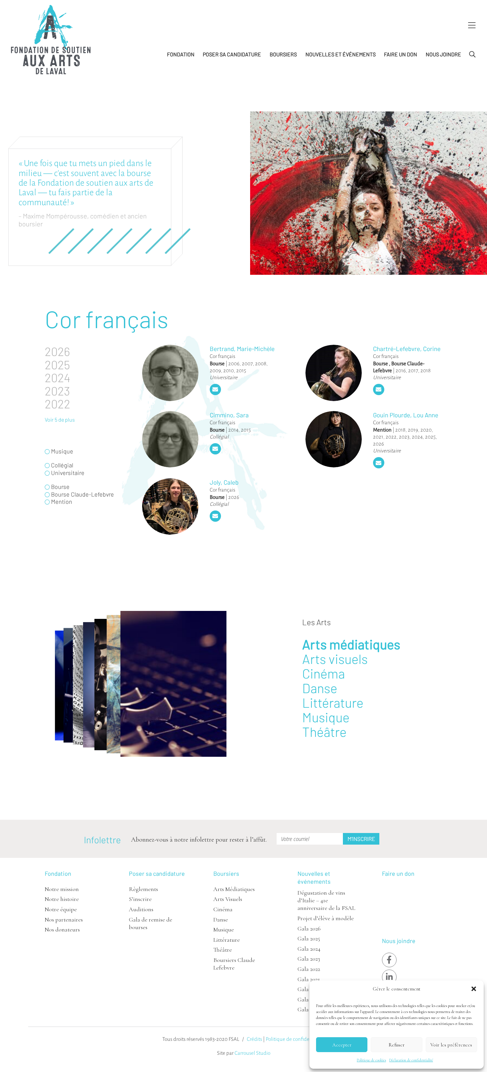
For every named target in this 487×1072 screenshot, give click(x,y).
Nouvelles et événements (340, 54)
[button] (473, 988)
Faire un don (400, 54)
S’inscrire (140, 899)
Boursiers (283, 54)
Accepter (342, 1045)
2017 (413, 370)
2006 (234, 363)
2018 (425, 370)
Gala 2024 (309, 948)
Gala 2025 (309, 938)
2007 (247, 363)
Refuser (397, 1045)
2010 (228, 370)
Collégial (219, 437)
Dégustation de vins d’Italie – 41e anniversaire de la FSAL (326, 900)
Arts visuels (335, 659)
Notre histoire (62, 899)
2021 (378, 437)
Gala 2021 (309, 979)
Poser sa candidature (232, 54)
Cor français (222, 356)
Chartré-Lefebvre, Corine (407, 348)
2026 (378, 444)
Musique (326, 717)
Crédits (254, 1039)
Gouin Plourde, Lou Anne (405, 415)
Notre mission (62, 889)
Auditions (141, 909)
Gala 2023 (309, 958)
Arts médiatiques (351, 644)
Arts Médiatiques (234, 889)
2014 (233, 430)
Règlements (143, 889)
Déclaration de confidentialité (411, 1060)
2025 (430, 437)
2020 (426, 430)
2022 (391, 437)
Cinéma (323, 673)
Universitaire (224, 377)
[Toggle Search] (472, 54)
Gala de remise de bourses (150, 923)
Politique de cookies (371, 1060)
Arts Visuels (227, 899)
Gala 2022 (309, 969)
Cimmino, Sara (229, 415)
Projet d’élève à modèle (326, 918)
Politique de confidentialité (295, 1039)
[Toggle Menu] (471, 25)
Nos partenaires (64, 919)
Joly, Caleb (224, 482)
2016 (401, 370)
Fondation (180, 54)
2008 (260, 363)
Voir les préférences (451, 1045)
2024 (417, 437)
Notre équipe (61, 909)
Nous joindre (443, 54)
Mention (382, 430)
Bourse (217, 363)
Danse (319, 688)
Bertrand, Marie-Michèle (242, 348)
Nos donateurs (62, 929)
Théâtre (324, 732)
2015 (241, 370)
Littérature (332, 702)
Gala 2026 (309, 928)
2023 (404, 437)
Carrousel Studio (252, 1053)
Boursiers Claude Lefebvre (234, 963)
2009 (215, 370)
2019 (413, 430)
